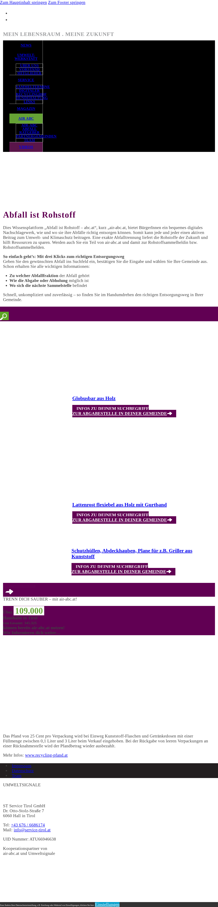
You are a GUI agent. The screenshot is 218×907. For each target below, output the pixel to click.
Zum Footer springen (66, 2)
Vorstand (29, 69)
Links (29, 102)
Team (29, 140)
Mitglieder (29, 73)
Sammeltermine (29, 87)
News (26, 45)
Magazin (26, 109)
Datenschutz (23, 770)
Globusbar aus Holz (94, 398)
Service (26, 80)
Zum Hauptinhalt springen (23, 2)
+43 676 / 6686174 (28, 825)
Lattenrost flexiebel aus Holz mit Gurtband (119, 504)
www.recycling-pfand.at (46, 755)
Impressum (21, 765)
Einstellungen (107, 904)
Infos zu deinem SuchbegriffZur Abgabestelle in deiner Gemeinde (119, 411)
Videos (26, 147)
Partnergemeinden (29, 136)
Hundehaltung (29, 98)
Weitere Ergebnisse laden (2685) (19, 586)
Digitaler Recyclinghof (29, 92)
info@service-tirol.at (32, 829)
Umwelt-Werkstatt (26, 57)
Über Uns (29, 65)
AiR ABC (26, 118)
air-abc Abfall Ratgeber (29, 129)
